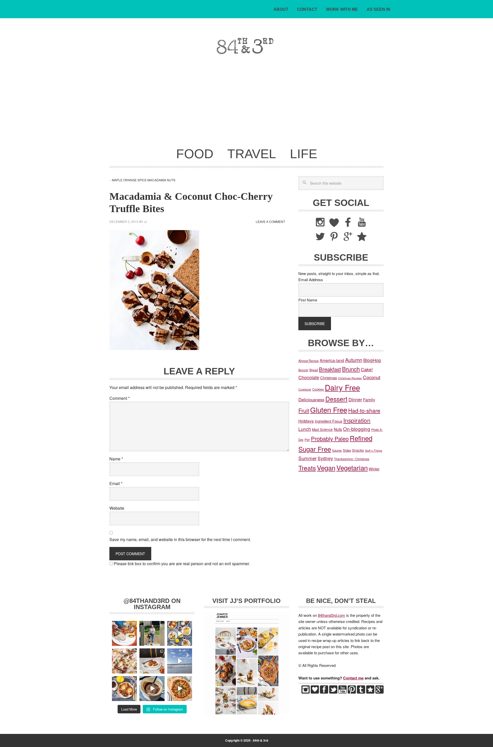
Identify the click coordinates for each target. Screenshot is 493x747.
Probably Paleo (330, 438)
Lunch (304, 429)
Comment (119, 398)
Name (116, 459)
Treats (307, 467)
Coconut (371, 377)
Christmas (328, 377)
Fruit (303, 410)
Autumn (353, 360)
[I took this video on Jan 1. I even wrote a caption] (179, 660)
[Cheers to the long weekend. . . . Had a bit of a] (124, 633)
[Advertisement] (246, 105)
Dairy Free (342, 387)
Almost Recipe (308, 360)
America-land (332, 360)
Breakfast (330, 369)
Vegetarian (352, 467)
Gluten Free (328, 409)
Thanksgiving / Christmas (351, 459)
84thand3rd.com (331, 615)
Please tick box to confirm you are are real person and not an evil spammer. (181, 563)
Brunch (351, 369)
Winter (374, 468)
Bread (313, 370)
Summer (307, 458)
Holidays (306, 421)
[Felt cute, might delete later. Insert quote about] (151, 633)
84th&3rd (145, 46)
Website (116, 508)
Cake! (367, 369)
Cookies (318, 389)
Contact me (353, 678)
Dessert (336, 398)
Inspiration (357, 420)
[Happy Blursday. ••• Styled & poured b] (151, 688)
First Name (307, 299)
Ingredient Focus (328, 421)
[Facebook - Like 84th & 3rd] (324, 692)
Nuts (338, 429)
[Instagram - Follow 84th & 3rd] (305, 692)
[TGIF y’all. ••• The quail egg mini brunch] (179, 633)
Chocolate (308, 377)
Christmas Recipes (350, 378)
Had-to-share (364, 410)
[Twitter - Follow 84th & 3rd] (333, 692)
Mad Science (322, 429)
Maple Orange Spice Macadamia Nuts (143, 180)
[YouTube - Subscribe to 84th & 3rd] (342, 692)
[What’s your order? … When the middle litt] (124, 688)
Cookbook (304, 389)
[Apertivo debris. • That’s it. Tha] (124, 660)
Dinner (355, 399)
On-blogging (356, 428)
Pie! (307, 439)
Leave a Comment (270, 221)
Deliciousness (311, 399)
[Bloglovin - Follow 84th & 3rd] (315, 692)
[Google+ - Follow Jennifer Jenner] (379, 692)
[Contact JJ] (370, 692)
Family (369, 399)
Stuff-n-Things (373, 450)
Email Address (310, 279)
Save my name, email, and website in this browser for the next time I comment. (180, 539)
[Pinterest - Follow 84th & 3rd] (352, 692)
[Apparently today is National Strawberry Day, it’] (151, 660)
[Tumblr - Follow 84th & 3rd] (361, 692)
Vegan (326, 467)
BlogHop (372, 360)
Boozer (303, 370)
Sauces (337, 450)
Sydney (325, 458)
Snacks (358, 450)
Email (115, 483)
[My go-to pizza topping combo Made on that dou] (179, 688)
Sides (347, 450)
